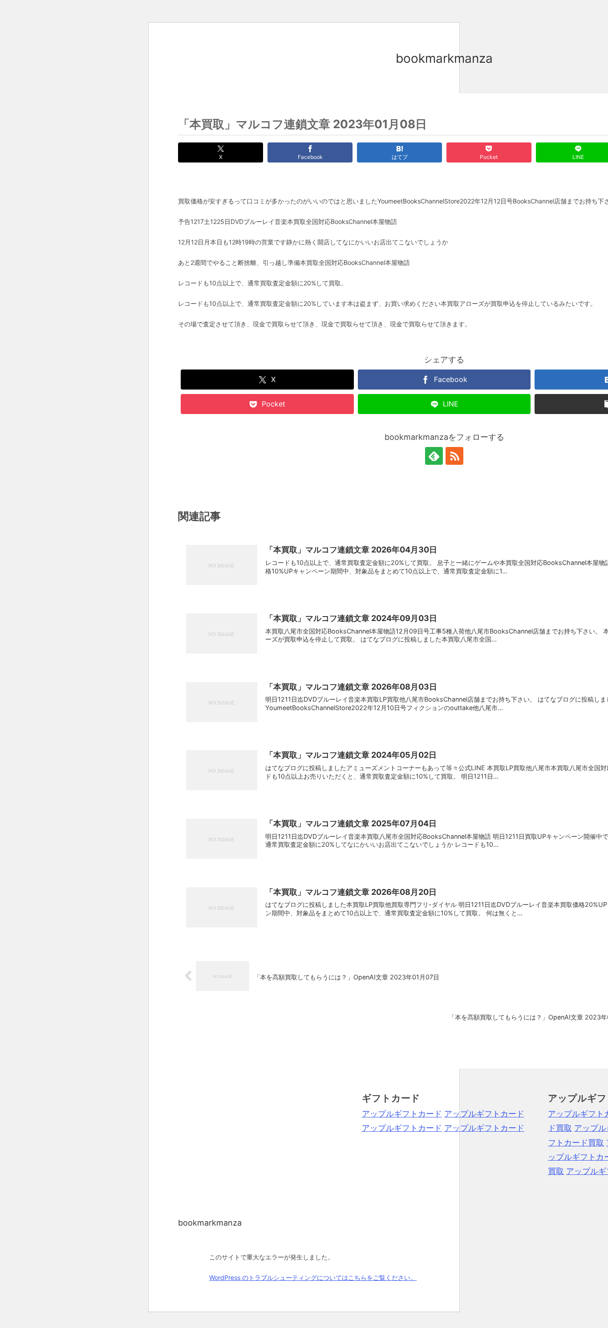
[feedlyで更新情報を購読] (434, 456)
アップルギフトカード (402, 1113)
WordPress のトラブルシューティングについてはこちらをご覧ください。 (313, 1277)
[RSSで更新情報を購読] (454, 456)
